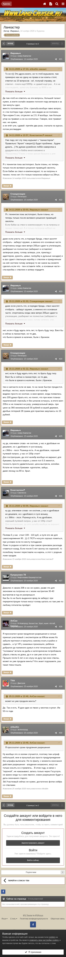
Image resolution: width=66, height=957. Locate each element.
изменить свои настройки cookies (44, 940)
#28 (60, 627)
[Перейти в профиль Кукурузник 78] (6, 578)
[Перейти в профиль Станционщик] (6, 197)
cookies (52, 937)
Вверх (7, 186)
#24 (60, 359)
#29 (60, 686)
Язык (4, 919)
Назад (10, 43)
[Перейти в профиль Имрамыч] (6, 56)
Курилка (40, 31)
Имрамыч (14, 31)
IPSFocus (39, 915)
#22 (60, 200)
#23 (60, 291)
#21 (60, 59)
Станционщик (17, 194)
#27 (60, 581)
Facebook (33, 924)
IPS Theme (27, 915)
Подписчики (31, 872)
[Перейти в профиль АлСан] (6, 624)
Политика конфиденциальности (34, 919)
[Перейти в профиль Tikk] (6, 683)
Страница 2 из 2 (33, 44)
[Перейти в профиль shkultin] (6, 730)
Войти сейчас (33, 860)
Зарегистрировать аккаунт (33, 843)
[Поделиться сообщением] (56, 59)
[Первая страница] (4, 43)
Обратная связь (58, 919)
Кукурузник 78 (18, 574)
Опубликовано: (24, 59)
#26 (60, 496)
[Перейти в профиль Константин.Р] (6, 493)
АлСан (13, 620)
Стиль (13, 919)
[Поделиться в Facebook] (3, 892)
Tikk (12, 680)
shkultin (34, 69)
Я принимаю (34, 952)
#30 (60, 733)
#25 (60, 436)
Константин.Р (37, 135)
